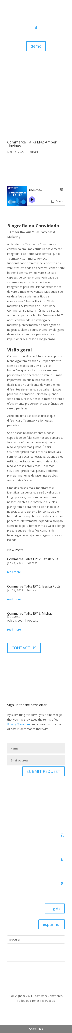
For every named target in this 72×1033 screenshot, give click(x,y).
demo (36, 46)
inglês (54, 908)
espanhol (51, 924)
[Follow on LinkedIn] (36, 1012)
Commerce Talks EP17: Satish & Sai (33, 559)
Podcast (33, 152)
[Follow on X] (21, 662)
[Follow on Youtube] (29, 662)
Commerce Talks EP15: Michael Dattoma (30, 615)
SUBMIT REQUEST (43, 771)
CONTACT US (24, 647)
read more (14, 572)
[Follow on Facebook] (13, 662)
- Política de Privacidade (49, 980)
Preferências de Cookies (20, 980)
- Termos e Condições (21, 985)
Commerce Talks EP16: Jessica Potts (34, 586)
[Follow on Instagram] (37, 662)
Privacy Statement (19, 724)
